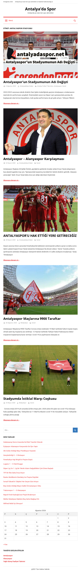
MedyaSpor (24, 323)
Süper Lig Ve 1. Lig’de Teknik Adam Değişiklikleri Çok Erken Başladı (28, 468)
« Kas (5, 544)
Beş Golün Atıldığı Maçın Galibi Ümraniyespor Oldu (22, 486)
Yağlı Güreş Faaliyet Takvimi (14, 561)
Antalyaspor (58, 86)
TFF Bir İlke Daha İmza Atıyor (14, 473)
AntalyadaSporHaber (26, 86)
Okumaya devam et (10, 103)
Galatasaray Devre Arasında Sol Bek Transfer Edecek (22, 442)
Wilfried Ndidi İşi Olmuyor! (13, 503)
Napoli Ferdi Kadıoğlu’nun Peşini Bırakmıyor (19, 495)
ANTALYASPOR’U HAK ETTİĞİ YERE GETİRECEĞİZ (40, 235)
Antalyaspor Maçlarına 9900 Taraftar (32, 318)
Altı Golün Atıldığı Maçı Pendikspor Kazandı (19, 451)
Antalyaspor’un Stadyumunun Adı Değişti (35, 82)
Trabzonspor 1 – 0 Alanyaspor (14, 490)
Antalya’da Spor (40, 9)
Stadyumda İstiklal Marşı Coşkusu (30, 398)
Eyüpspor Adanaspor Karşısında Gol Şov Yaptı (20, 446)
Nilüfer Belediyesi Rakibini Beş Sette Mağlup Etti (21, 499)
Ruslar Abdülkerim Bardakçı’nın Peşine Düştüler (21, 477)
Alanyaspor (7, 559)
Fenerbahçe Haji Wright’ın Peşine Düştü (17, 460)
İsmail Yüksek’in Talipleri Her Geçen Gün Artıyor (21, 482)
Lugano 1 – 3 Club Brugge (13, 464)
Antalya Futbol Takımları (45, 86)
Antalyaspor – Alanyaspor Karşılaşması (33, 159)
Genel (64, 86)
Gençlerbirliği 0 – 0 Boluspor (14, 455)
